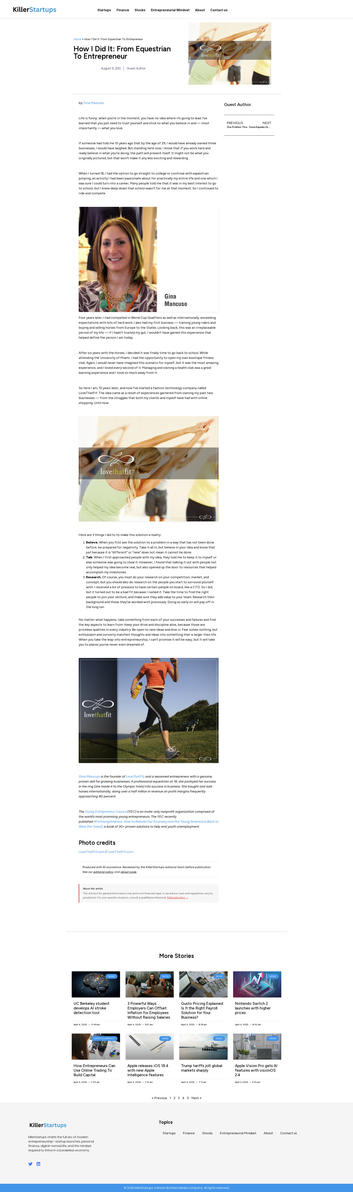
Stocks (140, 10)
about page (128, 872)
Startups (104, 10)
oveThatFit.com (121, 852)
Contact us (219, 10)
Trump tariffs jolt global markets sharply (201, 1068)
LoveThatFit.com (92, 852)
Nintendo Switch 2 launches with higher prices (253, 1008)
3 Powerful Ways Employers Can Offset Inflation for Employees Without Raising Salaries (148, 1010)
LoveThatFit (135, 776)
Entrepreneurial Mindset (170, 10)
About (200, 10)
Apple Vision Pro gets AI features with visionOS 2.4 (256, 1070)
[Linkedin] (38, 1164)
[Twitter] (30, 1164)
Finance (123, 10)
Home (77, 39)
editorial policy (103, 872)
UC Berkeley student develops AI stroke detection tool (91, 1008)
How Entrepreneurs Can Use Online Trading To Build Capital (94, 1070)
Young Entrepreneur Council (106, 812)
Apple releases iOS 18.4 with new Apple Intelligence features (147, 1070)
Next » (196, 1098)
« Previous (159, 1098)
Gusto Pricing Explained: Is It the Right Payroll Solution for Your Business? (202, 1010)
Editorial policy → (177, 897)
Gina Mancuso (93, 103)
